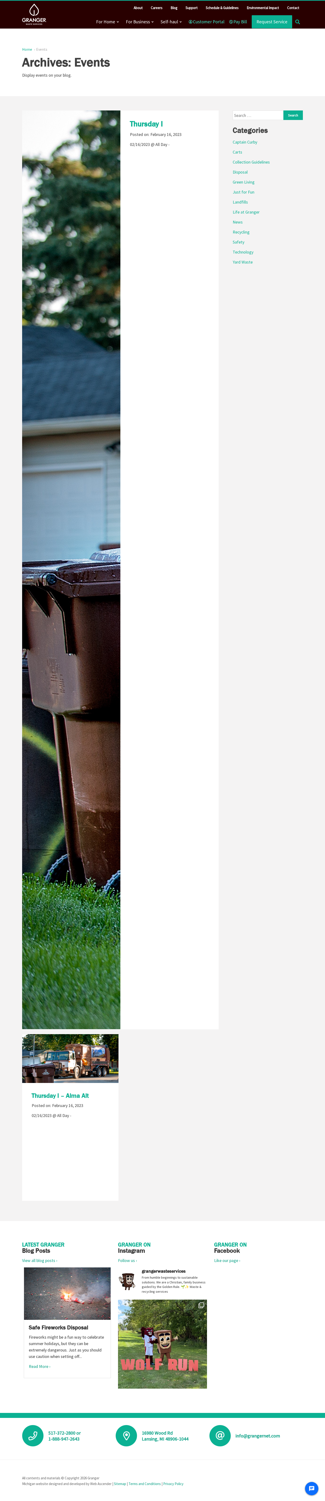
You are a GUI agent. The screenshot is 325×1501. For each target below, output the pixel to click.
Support (192, 7)
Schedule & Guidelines (222, 7)
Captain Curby (245, 142)
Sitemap (120, 1483)
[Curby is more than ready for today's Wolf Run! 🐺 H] (162, 1344)
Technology (243, 252)
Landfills (240, 202)
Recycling (241, 232)
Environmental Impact (263, 7)
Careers (156, 7)
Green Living (244, 182)
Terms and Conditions (144, 1483)
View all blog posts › (39, 1260)
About (138, 7)
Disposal (240, 172)
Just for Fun (243, 192)
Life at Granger (246, 212)
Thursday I (146, 124)
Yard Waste (243, 262)
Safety (238, 242)
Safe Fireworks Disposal (58, 1327)
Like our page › (227, 1260)
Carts (237, 152)
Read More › (39, 1366)
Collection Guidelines (251, 162)
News (238, 222)
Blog (174, 7)
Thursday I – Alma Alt (60, 1095)
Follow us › (127, 1260)
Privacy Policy (173, 1483)
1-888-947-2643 (63, 1439)
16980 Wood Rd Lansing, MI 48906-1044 (165, 1436)
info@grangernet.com (258, 1436)
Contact (293, 7)
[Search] (297, 21)
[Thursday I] (71, 570)
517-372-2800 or (64, 1433)
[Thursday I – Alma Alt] (70, 1066)
